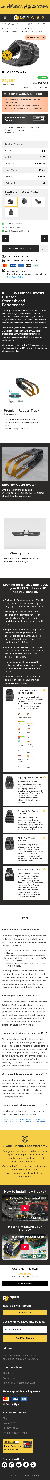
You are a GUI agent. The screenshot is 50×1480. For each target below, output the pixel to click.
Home (4, 29)
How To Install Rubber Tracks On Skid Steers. (25, 1119)
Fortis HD (20, 1475)
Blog (5, 1418)
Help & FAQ (9, 1423)
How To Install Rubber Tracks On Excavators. (25, 1122)
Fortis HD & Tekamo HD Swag (19, 1383)
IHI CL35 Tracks (37, 32)
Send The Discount (25, 1338)
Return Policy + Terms (15, 1432)
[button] (5, 17)
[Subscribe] (44, 1329)
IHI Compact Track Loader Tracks (14, 32)
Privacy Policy (10, 1428)
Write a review (25, 1283)
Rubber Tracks (15, 29)
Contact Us (25, 1313)
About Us (8, 1373)
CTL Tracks (28, 29)
